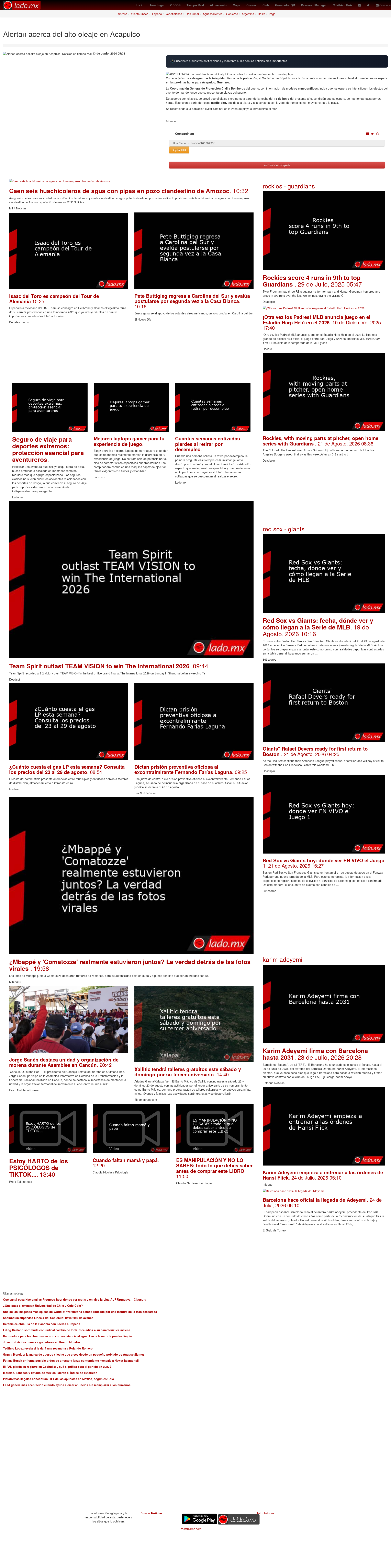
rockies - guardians (289, 186)
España (157, 14)
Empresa (121, 14)
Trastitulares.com (190, 1529)
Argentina (248, 14)
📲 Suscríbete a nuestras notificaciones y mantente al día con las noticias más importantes (228, 60)
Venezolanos (174, 14)
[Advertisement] (131, 354)
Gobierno (232, 14)
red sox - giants (283, 528)
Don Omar (192, 14)
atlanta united (139, 14)
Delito (261, 14)
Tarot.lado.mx (265, 1513)
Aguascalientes (212, 14)
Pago (272, 14)
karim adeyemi (282, 959)
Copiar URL (179, 150)
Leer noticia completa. (277, 165)
